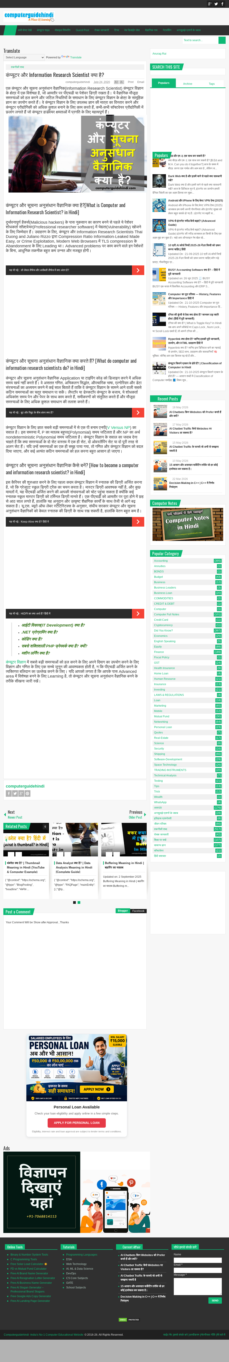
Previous (6, 839)
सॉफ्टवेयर (158, 850)
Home (10, 30)
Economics (161, 636)
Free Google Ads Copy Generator (31, 1296)
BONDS (159, 571)
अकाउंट (158, 807)
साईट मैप (167, 1334)
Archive (187, 83)
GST (156, 662)
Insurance (160, 684)
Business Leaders (165, 587)
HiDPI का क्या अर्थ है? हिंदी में (35, 613)
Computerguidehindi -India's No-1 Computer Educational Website (43, 1334)
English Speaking (165, 641)
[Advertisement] (75, 309)
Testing (158, 780)
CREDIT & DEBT (164, 603)
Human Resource (165, 678)
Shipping (159, 754)
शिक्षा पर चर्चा (160, 839)
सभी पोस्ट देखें (25, 30)
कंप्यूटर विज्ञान (16, 662)
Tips (156, 786)
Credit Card (161, 619)
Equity (158, 646)
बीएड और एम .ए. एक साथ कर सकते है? (187, 155)
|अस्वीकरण (194, 1334)
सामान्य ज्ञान (160, 845)
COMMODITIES (163, 598)
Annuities (159, 566)
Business (159, 582)
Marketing (160, 705)
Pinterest (27, 793)
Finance (159, 652)
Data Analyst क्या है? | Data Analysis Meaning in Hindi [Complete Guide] (74, 867)
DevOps (71, 1273)
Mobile (158, 711)
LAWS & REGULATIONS (169, 695)
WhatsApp (160, 802)
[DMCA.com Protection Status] (129, 1321)
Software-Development (168, 759)
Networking (161, 721)
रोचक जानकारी (101, 30)
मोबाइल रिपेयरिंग (62, 30)
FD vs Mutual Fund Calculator (29, 1268)
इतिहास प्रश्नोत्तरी (163, 818)
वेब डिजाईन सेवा (132, 30)
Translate (76, 57)
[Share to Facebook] (32, 843)
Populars (164, 83)
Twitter (216, 4)
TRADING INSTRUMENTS (170, 770)
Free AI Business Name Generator (31, 1282)
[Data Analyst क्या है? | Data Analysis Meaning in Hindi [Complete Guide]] (75, 839)
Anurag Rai (159, 53)
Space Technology (165, 764)
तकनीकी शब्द (17, 67)
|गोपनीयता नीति (207, 1334)
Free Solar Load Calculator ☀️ (29, 1264)
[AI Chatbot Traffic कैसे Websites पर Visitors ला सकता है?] (160, 429)
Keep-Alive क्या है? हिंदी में (35, 521)
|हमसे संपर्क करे (180, 1334)
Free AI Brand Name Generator (29, 1273)
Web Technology (76, 1264)
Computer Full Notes (166, 614)
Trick (157, 791)
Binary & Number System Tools (29, 1254)
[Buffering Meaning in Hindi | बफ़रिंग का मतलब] (124, 839)
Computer (160, 609)
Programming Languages (81, 1254)
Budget (158, 576)
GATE (69, 1282)
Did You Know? (163, 630)
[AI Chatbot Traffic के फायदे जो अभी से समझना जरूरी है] (160, 447)
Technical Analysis (165, 775)
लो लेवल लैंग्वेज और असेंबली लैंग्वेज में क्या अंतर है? (45, 270)
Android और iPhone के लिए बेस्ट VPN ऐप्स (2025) (195, 200)
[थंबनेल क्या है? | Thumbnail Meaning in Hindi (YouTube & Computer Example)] (26, 839)
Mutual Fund (161, 716)
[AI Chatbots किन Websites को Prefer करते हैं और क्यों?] (160, 411)
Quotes (158, 732)
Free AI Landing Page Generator (30, 1301)
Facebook (222, 4)
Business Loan (163, 593)
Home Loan (161, 673)
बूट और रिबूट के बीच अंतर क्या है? (37, 412)
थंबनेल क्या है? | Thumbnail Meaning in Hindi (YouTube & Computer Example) (26, 867)
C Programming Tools (24, 1259)
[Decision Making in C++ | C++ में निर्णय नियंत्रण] (160, 483)
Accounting (161, 560)
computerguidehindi (78, 82)
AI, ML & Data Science (79, 1268)
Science (159, 743)
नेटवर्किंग (167, 30)
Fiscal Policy (161, 657)
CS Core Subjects (77, 1278)
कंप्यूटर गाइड (43, 30)
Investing (159, 689)
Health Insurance (164, 668)
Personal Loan (163, 727)
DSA (69, 1259)
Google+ (210, 4)
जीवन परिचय (160, 823)
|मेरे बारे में (220, 1334)
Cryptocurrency (163, 625)
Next (144, 839)
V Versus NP (118, 427)
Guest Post (82, 30)
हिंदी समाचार (160, 856)
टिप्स (116, 30)
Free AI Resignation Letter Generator (33, 1278)
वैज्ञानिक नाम (151, 30)
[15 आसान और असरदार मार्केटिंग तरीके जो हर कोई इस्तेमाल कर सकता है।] (160, 465)
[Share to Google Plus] (44, 843)
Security (159, 748)
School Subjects (76, 1287)
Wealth (158, 797)
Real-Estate (161, 737)
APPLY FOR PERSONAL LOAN (77, 1123)
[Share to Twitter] (38, 843)
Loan (157, 700)
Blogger (123, 910)
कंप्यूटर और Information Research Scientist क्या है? (55, 74)
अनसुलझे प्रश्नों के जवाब (189, 30)
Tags (212, 83)
